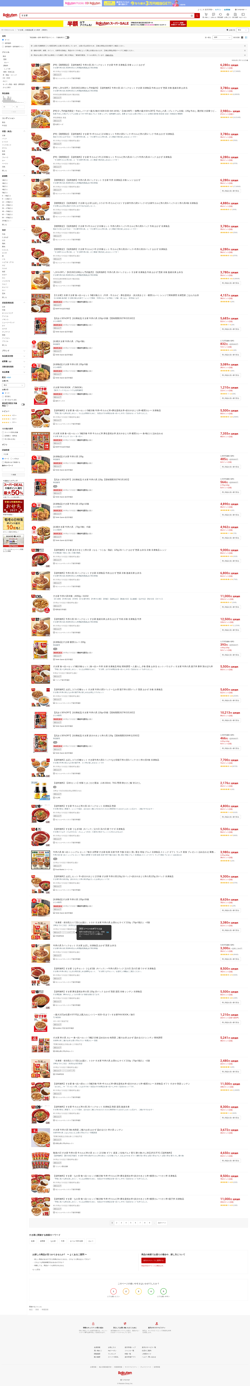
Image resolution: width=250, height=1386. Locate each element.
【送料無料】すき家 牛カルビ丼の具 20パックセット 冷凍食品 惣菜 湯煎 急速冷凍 (91, 1107)
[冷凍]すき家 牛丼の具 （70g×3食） (69, 341)
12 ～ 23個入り (7, 202)
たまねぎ (5, 237)
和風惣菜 (45, 1310)
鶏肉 (3, 243)
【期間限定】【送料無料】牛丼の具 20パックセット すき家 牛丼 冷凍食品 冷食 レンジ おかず (96, 180)
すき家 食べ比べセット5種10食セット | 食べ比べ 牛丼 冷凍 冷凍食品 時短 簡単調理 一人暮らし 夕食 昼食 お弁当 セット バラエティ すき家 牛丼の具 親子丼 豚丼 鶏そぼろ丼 (133, 666)
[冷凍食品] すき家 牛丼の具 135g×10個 (71, 504)
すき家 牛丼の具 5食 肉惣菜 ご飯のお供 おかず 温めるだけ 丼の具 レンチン (88, 1130)
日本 (3, 307)
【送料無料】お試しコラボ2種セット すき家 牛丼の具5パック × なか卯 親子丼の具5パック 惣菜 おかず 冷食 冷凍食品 (107, 689)
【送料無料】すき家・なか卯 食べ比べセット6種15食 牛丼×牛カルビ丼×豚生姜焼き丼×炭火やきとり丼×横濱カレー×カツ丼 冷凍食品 (115, 1176)
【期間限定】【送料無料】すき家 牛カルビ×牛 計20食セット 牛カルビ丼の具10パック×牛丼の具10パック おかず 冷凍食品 (110, 249)
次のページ (162, 1223)
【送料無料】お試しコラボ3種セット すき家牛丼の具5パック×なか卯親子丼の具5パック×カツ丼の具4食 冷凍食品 (106, 760)
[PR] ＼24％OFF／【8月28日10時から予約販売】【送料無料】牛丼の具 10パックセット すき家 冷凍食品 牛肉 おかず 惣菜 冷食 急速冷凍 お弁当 (120, 88)
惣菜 (37, 1310)
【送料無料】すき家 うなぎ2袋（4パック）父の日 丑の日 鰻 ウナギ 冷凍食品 (89, 829)
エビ (3, 265)
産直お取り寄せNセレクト (64, 1051)
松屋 (33, 1241)
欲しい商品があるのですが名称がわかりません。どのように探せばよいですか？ (62, 1259)
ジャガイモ (6, 281)
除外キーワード (7, 465)
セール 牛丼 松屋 (76, 1241)
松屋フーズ (59, 124)
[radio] (3, 40)
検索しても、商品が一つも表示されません (49, 1265)
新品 (3, 122)
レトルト (5, 142)
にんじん (5, 250)
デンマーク (6, 332)
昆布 (3, 293)
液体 (3, 154)
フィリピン (6, 338)
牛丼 (62, 1241)
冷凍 (3, 135)
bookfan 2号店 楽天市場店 (64, 1028)
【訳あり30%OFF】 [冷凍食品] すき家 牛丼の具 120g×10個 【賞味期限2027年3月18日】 (94, 318)
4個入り (5, 189)
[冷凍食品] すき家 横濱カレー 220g (69, 642)
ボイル (4, 148)
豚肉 (3, 247)
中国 (3, 310)
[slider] (2, 102)
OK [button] (107, 932)
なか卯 (53, 1241)
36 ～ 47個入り (7, 208)
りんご (4, 284)
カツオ (4, 253)
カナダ (4, 329)
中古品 (4, 125)
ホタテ (4, 275)
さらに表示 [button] (7, 87)
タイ (3, 326)
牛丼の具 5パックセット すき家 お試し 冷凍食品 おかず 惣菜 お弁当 (84, 945)
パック (4, 139)
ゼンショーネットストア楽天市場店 (67, 78)
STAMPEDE (59, 936)
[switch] (23, 404)
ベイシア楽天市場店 (62, 680)
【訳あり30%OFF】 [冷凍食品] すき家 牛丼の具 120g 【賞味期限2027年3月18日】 (91, 479)
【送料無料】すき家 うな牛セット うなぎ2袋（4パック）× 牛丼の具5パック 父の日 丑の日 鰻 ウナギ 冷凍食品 (104, 968)
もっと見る (36, 1269)
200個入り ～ (6, 221)
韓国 (3, 335)
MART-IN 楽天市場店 (62, 309)
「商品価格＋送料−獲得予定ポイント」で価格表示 (46, 37)
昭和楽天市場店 (60, 609)
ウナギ (4, 268)
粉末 (3, 151)
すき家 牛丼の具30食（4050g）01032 (71, 596)
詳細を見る (109, 55)
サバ (3, 290)
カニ (3, 278)
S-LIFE (57, 798)
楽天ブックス (60, 401)
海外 (9, 377)
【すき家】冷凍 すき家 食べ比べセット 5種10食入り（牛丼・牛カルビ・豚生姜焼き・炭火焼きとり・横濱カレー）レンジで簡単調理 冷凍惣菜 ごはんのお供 (126, 295)
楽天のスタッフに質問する (153, 1260)
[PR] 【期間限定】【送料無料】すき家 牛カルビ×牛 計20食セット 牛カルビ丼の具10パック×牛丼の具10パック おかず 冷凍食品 (112, 157)
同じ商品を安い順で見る (230, 191)
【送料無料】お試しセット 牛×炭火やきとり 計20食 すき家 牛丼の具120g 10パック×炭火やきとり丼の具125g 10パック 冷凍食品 (113, 876)
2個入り (5, 183)
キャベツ (5, 287)
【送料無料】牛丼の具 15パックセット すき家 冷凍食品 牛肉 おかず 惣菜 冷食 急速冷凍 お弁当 (97, 573)
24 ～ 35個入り (7, 205)
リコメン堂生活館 (61, 1166)
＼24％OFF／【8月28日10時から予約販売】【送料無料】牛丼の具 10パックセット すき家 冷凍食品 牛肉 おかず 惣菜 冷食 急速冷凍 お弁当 (118, 272)
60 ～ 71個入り (7, 214)
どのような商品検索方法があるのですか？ (49, 1262)
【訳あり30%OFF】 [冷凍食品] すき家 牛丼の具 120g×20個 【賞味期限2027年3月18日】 (94, 712)
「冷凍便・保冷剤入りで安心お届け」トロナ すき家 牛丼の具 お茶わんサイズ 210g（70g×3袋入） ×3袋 (101, 922)
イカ (3, 259)
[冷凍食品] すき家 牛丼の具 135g (68, 456)
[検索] (197, 15)
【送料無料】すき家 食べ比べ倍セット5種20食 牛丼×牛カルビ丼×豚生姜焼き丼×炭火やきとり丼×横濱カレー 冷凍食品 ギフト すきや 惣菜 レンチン (121, 1084)
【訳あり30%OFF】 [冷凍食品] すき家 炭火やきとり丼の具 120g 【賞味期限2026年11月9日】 (96, 735)
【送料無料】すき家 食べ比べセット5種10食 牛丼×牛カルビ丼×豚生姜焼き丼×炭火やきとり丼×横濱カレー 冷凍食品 (107, 410)
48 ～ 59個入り (7, 211)
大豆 (3, 240)
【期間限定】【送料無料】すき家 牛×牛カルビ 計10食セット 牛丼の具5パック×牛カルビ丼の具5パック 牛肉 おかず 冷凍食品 (111, 226)
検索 (14, 112)
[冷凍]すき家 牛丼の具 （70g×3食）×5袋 (71, 527)
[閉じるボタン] (245, 46)
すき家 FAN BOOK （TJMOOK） (68, 387)
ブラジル (5, 341)
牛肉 (3, 234)
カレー (90, 1241)
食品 (31, 1310)
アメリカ (5, 316)
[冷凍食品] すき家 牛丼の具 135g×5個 (70, 364)
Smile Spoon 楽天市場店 (64, 332)
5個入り (5, 193)
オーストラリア (7, 313)
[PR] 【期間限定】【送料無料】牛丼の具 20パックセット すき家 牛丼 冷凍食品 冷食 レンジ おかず (99, 65)
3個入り (5, 186)
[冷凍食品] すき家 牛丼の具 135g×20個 (71, 899)
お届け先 (5, 381)
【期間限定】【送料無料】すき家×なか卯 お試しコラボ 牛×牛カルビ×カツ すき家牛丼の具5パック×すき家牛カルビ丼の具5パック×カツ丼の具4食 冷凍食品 (125, 203)
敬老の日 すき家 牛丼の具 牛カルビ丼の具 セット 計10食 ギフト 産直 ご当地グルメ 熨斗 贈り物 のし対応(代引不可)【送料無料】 (113, 1153)
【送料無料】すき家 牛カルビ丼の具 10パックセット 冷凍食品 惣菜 (84, 806)
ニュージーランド (8, 322)
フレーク (5, 157)
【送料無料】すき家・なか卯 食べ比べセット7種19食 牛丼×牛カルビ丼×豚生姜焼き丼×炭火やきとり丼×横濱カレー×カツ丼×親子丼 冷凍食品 (118, 1199)
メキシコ (5, 319)
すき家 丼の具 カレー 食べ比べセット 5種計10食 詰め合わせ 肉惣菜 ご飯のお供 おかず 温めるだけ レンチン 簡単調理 (107, 1038)
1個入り (5, 180)
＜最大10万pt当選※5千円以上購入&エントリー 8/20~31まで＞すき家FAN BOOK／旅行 (94, 1015)
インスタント (6, 145)
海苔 (3, 272)
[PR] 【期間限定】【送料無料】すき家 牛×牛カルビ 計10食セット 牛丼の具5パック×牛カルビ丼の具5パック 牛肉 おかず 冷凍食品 (113, 134)
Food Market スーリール (64, 869)
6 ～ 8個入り (6, 196)
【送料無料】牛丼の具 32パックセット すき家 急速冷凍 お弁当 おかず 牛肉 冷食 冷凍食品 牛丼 (97, 619)
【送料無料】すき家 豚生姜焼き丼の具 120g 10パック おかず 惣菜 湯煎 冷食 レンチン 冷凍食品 (97, 991)
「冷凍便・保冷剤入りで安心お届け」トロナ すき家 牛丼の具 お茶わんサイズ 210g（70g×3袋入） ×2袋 (101, 1061)
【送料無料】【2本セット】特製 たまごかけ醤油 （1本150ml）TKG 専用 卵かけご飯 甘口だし (97, 783)
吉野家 (42, 1241)
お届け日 (5, 389)
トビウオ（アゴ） (8, 262)
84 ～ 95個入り (7, 218)
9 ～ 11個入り (7, 199)
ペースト (5, 164)
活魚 (3, 167)
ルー (3, 160)
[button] (241, 10)
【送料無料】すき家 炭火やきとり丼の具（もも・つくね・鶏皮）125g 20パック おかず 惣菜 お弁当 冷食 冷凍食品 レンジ (109, 550)
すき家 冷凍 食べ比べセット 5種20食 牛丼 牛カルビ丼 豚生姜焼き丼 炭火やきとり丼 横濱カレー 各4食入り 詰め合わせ (108, 433)
